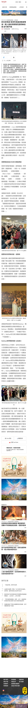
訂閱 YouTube (14, 442)
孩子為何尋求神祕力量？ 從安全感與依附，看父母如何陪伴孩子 (13, 548)
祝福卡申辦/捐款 (15, 686)
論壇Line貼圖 (5, 694)
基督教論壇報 (12, 7)
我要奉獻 (8, 450)
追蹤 (5, 31)
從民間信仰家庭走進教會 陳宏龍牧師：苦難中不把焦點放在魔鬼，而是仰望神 (13, 524)
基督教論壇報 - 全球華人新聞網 (4, 2)
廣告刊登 (6, 681)
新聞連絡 (13, 679)
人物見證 (21, 7)
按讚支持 (20, 438)
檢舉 (26, 28)
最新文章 (4, 7)
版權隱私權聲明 (15, 683)
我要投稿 (21, 679)
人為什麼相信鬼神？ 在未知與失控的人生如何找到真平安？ (13, 573)
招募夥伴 (6, 683)
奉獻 (20, 2)
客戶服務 (21, 681)
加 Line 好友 (8, 438)
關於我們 (6, 679)
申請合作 (13, 681)
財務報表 (6, 686)
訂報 (17, 2)
